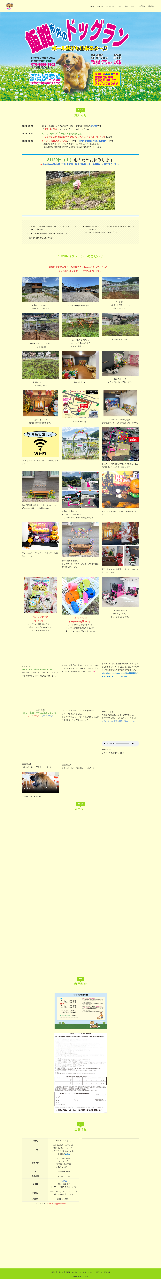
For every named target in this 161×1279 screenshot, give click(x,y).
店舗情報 (107, 1272)
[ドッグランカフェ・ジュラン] (9, 6)
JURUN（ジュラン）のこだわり (76, 1272)
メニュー (91, 1272)
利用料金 (99, 1272)
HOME (53, 1272)
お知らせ (60, 1272)
